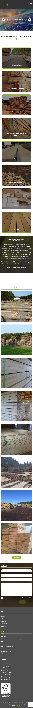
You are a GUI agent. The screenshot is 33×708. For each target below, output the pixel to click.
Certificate (4, 623)
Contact (4, 626)
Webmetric (18, 705)
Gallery (4, 621)
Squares (4, 654)
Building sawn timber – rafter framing (11, 639)
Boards (4, 636)
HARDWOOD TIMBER (7, 649)
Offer (3, 618)
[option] (16, 20)
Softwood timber (6, 651)
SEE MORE (16, 557)
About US (4, 616)
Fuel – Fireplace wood (7, 646)
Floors (3, 641)
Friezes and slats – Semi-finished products (12, 644)
